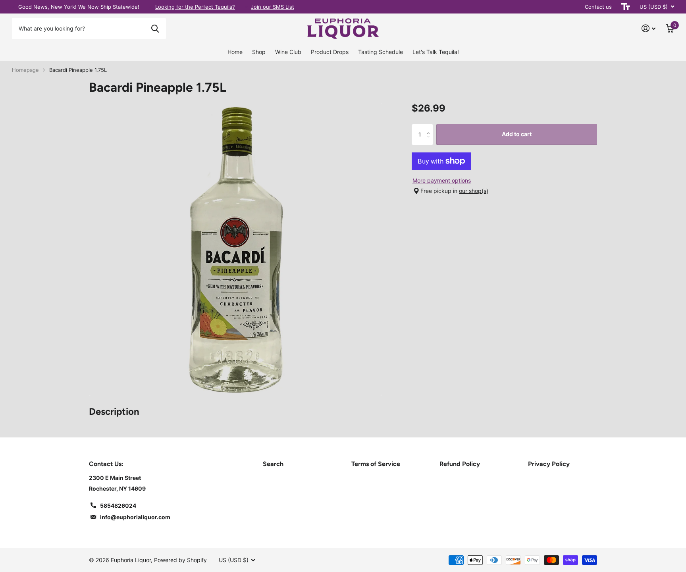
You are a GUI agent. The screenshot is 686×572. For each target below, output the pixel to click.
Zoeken (155, 28)
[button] (430, 126)
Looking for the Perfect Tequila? (195, 7)
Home (235, 51)
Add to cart (517, 134)
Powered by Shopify (180, 560)
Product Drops (330, 51)
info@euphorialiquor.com (135, 517)
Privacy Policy (549, 464)
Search (273, 464)
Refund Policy (459, 464)
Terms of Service (375, 464)
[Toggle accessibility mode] (625, 7)
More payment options (441, 180)
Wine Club (288, 51)
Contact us (598, 7)
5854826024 (118, 505)
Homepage (25, 70)
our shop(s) (473, 190)
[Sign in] (648, 28)
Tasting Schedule (380, 51)
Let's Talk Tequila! (435, 51)
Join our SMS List (272, 7)
